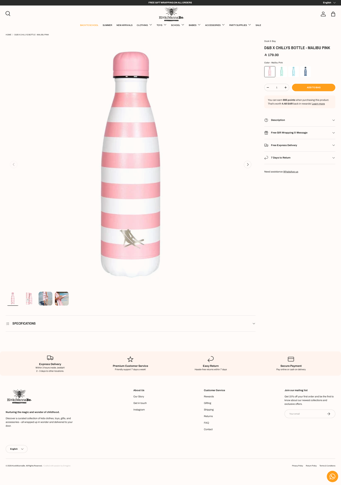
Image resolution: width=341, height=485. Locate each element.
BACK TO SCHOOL (89, 25)
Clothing (142, 25)
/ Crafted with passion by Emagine (57, 466)
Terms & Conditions (327, 466)
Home (8, 35)
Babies (192, 25)
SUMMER (107, 25)
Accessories (213, 25)
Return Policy (311, 466)
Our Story (138, 396)
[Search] (7, 13)
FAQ (206, 422)
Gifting (207, 403)
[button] (333, 14)
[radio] (269, 71)
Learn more (318, 103)
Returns (208, 416)
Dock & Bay (270, 41)
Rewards (209, 396)
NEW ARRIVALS (124, 25)
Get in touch (140, 403)
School (175, 25)
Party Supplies (238, 25)
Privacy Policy (297, 466)
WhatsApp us (290, 171)
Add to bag (314, 87)
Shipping (209, 409)
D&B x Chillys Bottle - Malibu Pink (31, 35)
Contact (208, 429)
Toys (159, 25)
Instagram (139, 409)
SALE (258, 25)
